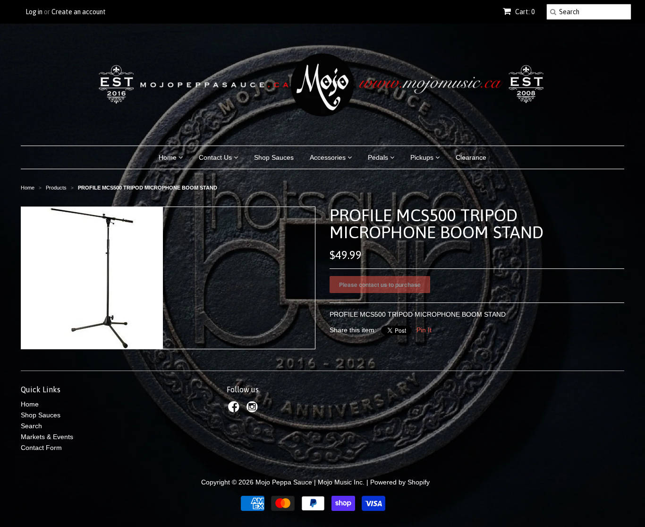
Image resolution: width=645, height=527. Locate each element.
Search (31, 426)
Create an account (78, 12)
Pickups (422, 157)
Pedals (379, 157)
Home (168, 157)
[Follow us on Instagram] (253, 409)
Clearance (471, 157)
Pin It (424, 330)
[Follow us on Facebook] (235, 409)
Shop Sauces (274, 157)
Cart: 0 (524, 12)
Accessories (329, 157)
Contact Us (216, 157)
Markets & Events (47, 437)
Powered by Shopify (400, 482)
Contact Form (41, 447)
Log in (33, 12)
